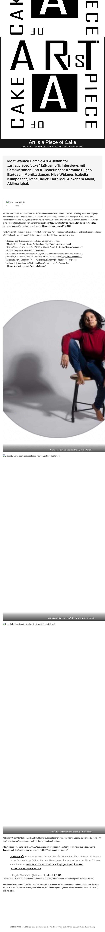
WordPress (53, 927)
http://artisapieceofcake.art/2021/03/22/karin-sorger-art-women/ (41, 850)
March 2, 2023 (54, 875)
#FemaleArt (32, 864)
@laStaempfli (17, 856)
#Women (52, 864)
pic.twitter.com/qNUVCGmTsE (25, 868)
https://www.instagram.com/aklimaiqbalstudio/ (26, 266)
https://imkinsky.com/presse (64, 260)
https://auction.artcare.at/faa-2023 (56, 226)
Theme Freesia (43, 927)
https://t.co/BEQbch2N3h (70, 864)
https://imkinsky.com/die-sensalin (58, 244)
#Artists (42, 864)
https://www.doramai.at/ (72, 256)
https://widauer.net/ (74, 247)
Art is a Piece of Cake (52, 142)
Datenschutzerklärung (87, 927)
